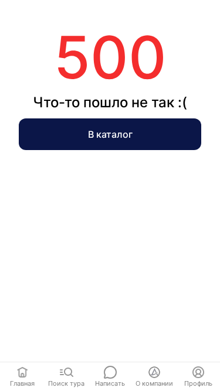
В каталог (110, 134)
